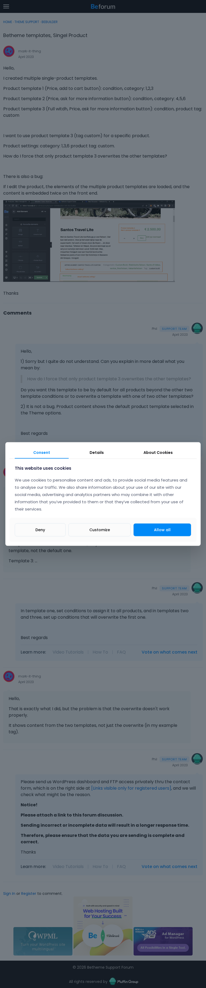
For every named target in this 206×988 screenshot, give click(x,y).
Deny (40, 530)
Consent (41, 452)
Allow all (162, 530)
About (158, 452)
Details (97, 452)
